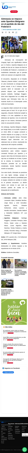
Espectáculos (11, 438)
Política (10, 433)
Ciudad (10, 428)
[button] (24, 449)
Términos (17, 433)
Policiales (10, 426)
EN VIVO (14, 11)
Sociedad (10, 437)
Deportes (10, 435)
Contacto (17, 429)
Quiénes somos (17, 427)
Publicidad (17, 431)
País (9, 431)
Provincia (10, 429)
